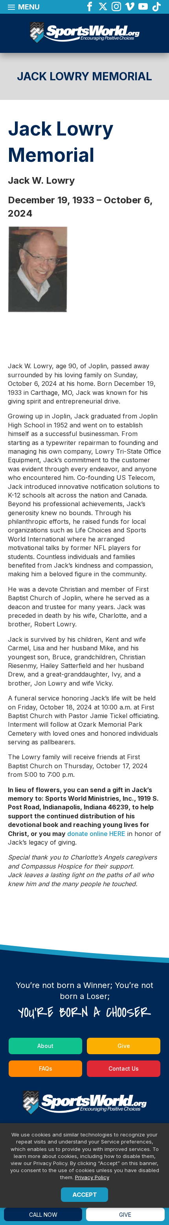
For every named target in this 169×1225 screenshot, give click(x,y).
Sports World (84, 34)
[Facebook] (89, 7)
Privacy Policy (92, 1177)
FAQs (45, 1068)
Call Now (43, 1214)
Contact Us (123, 1068)
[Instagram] (116, 7)
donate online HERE (96, 834)
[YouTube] (143, 7)
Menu (28, 7)
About (45, 1045)
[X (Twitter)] (103, 7)
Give (124, 1045)
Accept (84, 1194)
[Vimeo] (129, 7)
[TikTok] (156, 7)
